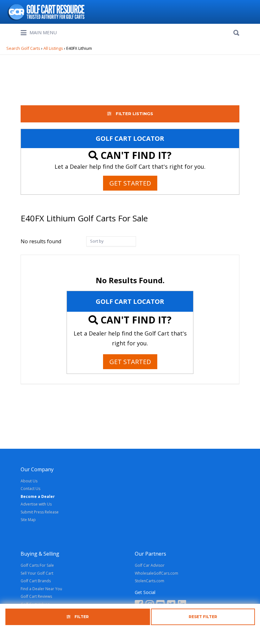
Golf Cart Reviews (36, 596)
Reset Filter (203, 616)
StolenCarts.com (149, 581)
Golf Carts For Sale (37, 565)
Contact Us (30, 488)
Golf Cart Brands (36, 581)
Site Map (28, 519)
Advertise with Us (36, 504)
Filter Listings (133, 113)
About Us (29, 481)
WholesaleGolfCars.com (156, 573)
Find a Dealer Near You (41, 588)
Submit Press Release (40, 512)
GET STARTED (130, 183)
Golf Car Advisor (150, 565)
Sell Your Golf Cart (37, 573)
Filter (81, 616)
